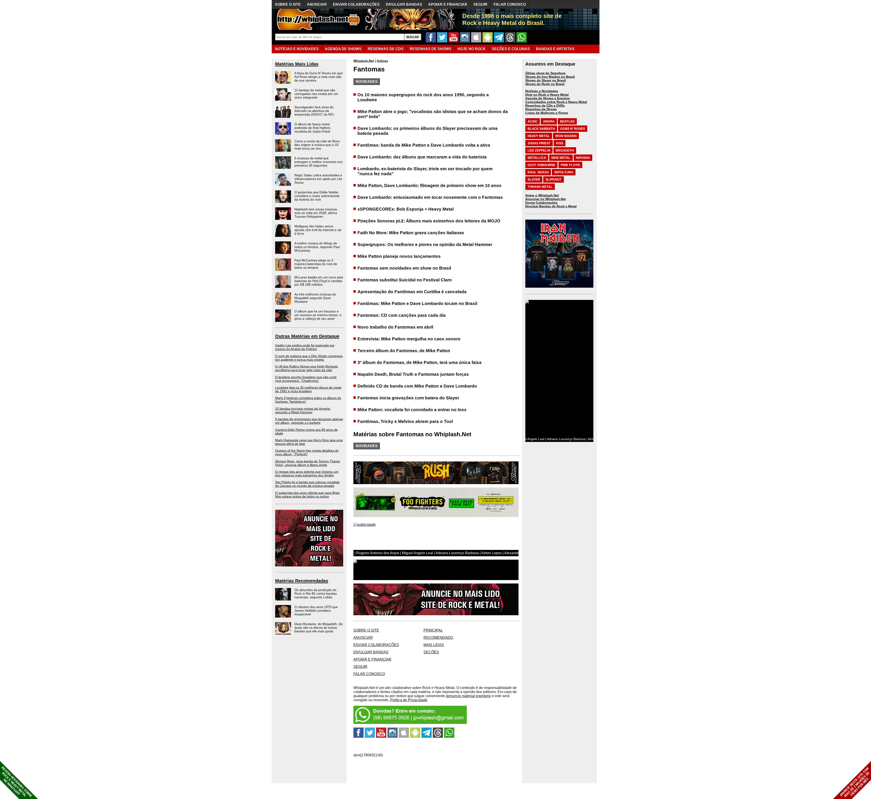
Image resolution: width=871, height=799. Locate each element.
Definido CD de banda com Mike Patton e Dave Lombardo (417, 386)
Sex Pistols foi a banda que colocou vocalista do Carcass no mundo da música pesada (307, 484)
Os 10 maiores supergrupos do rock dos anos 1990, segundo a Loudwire (423, 97)
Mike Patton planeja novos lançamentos (399, 256)
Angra (549, 121)
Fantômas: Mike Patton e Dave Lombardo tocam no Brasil (417, 303)
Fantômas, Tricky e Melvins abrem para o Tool (405, 421)
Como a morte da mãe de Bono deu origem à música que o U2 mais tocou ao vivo (317, 144)
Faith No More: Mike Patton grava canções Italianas (410, 232)
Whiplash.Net (363, 61)
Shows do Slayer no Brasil (545, 80)
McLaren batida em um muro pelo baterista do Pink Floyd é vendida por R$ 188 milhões (318, 280)
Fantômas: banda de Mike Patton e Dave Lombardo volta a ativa (423, 145)
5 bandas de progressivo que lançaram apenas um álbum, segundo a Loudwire (309, 420)
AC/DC (533, 121)
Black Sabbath (541, 128)
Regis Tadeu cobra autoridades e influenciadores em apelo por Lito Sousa (318, 178)
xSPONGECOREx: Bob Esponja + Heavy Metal (405, 209)
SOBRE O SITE (288, 4)
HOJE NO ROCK (472, 49)
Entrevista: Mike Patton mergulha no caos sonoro (408, 338)
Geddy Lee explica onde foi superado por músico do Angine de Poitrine (305, 347)
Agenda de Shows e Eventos (547, 98)
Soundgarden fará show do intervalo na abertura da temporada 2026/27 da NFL (314, 110)
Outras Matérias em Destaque (307, 336)
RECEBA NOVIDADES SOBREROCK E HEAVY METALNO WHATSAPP (17, 782)
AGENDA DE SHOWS (343, 49)
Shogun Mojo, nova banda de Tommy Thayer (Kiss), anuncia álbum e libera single (307, 463)
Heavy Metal (539, 136)
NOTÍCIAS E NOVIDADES (297, 49)
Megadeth (565, 150)
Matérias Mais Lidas (296, 63)
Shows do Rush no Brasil (545, 84)
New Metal (560, 157)
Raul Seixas (538, 172)
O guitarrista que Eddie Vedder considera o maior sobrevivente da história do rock (317, 195)
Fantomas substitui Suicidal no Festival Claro (404, 279)
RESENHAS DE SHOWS (430, 49)
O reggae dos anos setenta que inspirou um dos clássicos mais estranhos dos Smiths (306, 473)
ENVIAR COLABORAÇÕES (356, 4)
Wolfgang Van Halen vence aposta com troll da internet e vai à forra (317, 229)
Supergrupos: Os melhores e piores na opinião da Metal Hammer (424, 244)
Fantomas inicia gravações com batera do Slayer (408, 397)
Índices (382, 61)
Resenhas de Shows (541, 109)
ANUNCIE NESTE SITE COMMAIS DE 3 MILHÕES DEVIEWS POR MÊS (854, 782)
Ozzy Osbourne (541, 165)
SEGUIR (480, 4)
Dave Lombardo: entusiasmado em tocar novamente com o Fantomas (430, 197)
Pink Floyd (570, 165)
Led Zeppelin (539, 150)
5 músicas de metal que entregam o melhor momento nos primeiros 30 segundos (318, 161)
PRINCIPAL (433, 630)
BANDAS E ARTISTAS (555, 49)
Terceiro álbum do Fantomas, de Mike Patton (403, 350)
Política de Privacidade (408, 700)
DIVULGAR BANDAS (404, 4)
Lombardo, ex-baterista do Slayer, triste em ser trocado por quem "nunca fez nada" (425, 171)
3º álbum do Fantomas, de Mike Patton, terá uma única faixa (419, 362)
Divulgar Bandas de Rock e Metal (551, 206)
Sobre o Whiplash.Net (542, 195)
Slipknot (554, 179)
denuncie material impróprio (468, 696)
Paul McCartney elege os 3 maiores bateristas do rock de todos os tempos (315, 263)
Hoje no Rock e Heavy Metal (547, 94)
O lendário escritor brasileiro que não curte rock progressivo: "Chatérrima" (306, 378)
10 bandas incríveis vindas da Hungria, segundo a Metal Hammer (303, 410)
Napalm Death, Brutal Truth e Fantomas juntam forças (413, 374)
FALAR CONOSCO (510, 4)
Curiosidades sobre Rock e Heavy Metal (556, 102)
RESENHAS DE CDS (386, 49)
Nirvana (583, 157)
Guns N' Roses (572, 128)
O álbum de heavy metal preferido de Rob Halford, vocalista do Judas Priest (312, 127)
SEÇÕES (511, 49)
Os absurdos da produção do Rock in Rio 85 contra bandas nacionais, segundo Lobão (315, 593)
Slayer (534, 179)
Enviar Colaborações (541, 202)
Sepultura (563, 172)
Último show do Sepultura (545, 73)
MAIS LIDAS (433, 645)
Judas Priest (539, 143)
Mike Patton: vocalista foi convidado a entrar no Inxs (412, 409)
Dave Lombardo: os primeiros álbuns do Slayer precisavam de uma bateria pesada (427, 131)
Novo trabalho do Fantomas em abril (395, 327)
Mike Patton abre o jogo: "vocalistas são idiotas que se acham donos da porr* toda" (432, 114)
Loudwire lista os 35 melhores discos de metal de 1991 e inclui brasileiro (308, 389)
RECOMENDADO (438, 638)
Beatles (567, 121)
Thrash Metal (540, 187)
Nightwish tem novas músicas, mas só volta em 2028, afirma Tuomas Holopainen (316, 212)
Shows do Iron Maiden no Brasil (550, 76)
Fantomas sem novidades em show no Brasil (404, 268)
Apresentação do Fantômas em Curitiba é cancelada (412, 291)
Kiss (559, 143)
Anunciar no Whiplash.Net (545, 199)
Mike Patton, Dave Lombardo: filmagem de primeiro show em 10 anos (429, 185)
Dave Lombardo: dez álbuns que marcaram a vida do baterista (422, 156)
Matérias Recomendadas (301, 580)
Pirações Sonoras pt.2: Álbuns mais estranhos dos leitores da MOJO (428, 220)
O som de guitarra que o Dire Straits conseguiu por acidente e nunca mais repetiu (309, 357)
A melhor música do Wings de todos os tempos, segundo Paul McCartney (317, 246)
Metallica (537, 157)
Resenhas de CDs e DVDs (545, 105)
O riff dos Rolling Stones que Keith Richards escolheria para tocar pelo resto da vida (306, 368)
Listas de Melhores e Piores (546, 113)
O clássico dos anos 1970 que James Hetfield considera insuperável (316, 610)
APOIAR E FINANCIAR (447, 4)
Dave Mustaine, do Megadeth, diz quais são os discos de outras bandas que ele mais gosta (318, 627)
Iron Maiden (566, 136)
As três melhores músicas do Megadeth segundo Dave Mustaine (315, 297)
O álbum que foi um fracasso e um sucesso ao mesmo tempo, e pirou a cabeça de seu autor (317, 314)
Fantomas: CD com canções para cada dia (401, 315)
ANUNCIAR (317, 4)
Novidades (367, 81)
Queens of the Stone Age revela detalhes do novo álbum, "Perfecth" (307, 452)
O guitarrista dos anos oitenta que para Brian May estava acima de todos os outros (307, 494)
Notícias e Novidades (541, 91)
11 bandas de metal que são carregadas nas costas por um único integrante (316, 93)
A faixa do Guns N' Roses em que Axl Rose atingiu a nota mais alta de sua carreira (318, 76)
